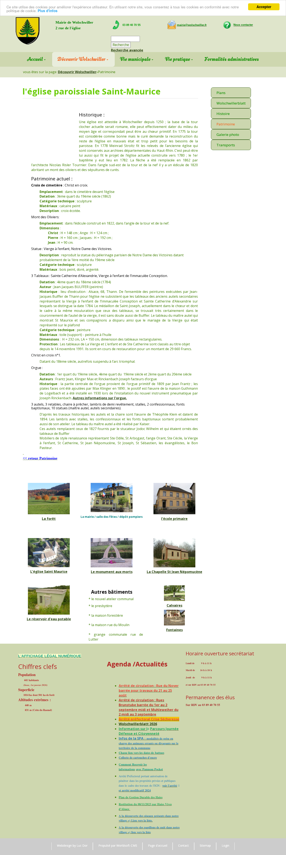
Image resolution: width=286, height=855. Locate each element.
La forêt (49, 518)
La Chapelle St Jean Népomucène (174, 571)
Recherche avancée (127, 50)
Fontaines (174, 630)
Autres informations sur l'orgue (99, 398)
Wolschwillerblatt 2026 (138, 724)
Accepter (263, 6)
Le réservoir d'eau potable (49, 619)
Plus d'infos (47, 10)
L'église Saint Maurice (48, 571)
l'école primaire (174, 518)
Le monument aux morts (112, 571)
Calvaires (174, 605)
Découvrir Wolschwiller (77, 72)
